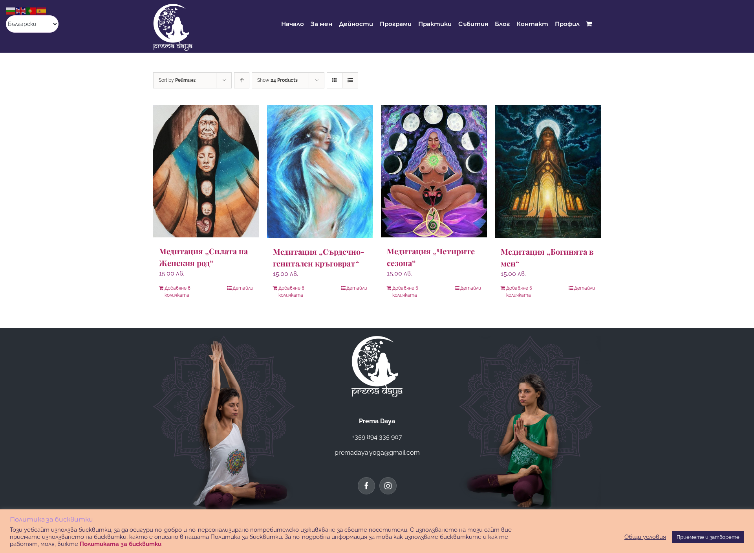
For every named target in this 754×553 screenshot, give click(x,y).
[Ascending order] (241, 80)
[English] (21, 10)
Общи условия (645, 536)
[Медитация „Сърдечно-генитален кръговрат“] (320, 171)
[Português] (31, 10)
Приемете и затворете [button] (708, 537)
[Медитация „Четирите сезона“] (434, 171)
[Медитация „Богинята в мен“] (548, 171)
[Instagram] (388, 485)
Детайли (242, 288)
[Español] (42, 10)
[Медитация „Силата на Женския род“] (206, 171)
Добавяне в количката (177, 291)
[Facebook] (366, 485)
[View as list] (350, 80)
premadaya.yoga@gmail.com (377, 452)
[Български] (11, 10)
